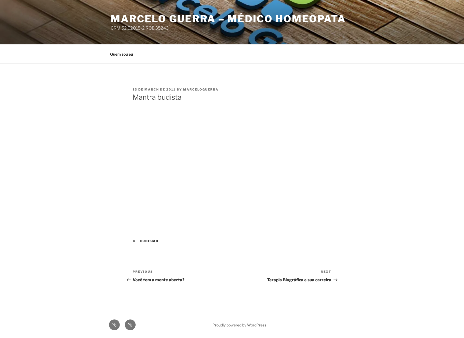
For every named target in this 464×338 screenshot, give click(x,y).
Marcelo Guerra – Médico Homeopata (228, 19)
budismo (149, 241)
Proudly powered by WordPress (239, 325)
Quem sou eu (121, 54)
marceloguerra (201, 89)
